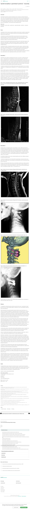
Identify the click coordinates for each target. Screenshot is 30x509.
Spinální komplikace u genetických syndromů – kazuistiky (8, 445)
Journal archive (2, 487)
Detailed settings (16, 507)
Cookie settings (2, 491)
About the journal (3, 489)
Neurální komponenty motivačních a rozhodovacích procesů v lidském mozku (13, 413)
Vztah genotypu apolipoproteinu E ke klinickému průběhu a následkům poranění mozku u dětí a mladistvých (13, 434)
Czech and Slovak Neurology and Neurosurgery (7, 451)
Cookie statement (3, 490)
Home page (2, 481)
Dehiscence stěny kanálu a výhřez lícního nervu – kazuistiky (8, 444)
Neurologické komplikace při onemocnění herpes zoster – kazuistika (9, 446)
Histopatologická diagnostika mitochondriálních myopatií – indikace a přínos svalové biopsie (12, 433)
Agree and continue (23, 507)
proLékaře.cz (4, 1)
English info (28, 6)
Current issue (2, 488)
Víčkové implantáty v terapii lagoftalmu (6, 439)
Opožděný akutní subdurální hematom (6, 438)
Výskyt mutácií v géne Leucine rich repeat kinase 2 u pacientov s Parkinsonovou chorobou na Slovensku (13, 435)
